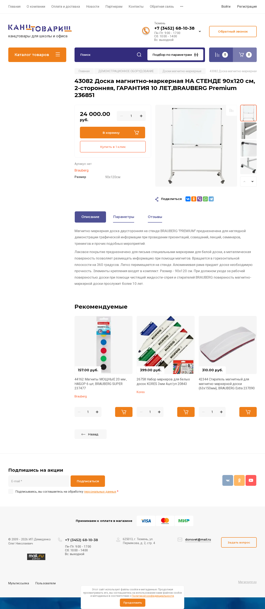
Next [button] (252, 181)
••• (181, 7)
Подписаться (88, 481)
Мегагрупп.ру (247, 582)
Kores (141, 392)
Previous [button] (244, 181)
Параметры (123, 217)
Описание (90, 217)
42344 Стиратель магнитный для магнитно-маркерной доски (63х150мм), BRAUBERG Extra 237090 (227, 383)
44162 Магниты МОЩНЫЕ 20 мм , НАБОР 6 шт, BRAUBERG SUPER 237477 (101, 383)
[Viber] (199, 198)
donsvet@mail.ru (198, 539)
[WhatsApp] (205, 198)
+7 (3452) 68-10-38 (174, 28)
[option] (196, 146)
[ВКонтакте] (188, 198)
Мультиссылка (18, 583)
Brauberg (82, 170)
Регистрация (247, 7)
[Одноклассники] (193, 198)
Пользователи (45, 583)
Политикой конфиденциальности (153, 595)
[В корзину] (123, 412)
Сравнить (231, 110)
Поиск (139, 54)
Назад (93, 434)
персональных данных (100, 491)
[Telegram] (211, 198)
